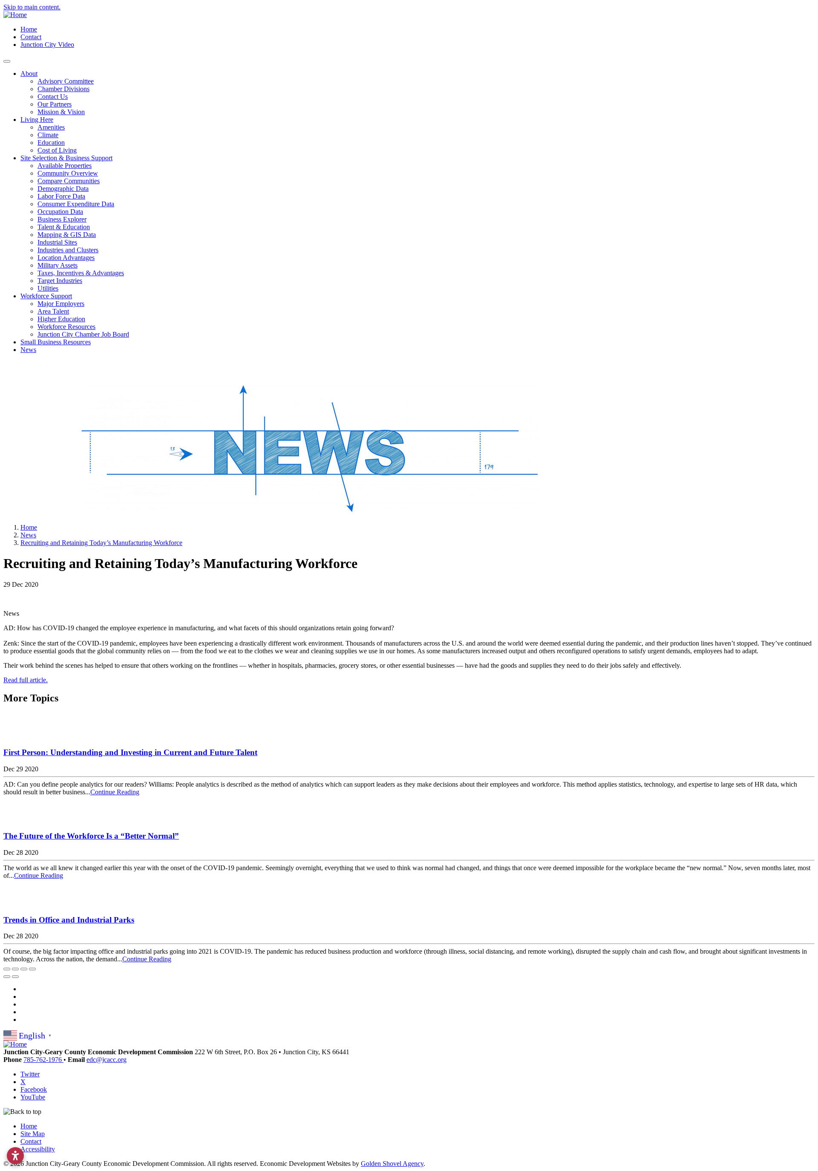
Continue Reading (114, 792)
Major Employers (60, 303)
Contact (30, 36)
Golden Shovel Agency (392, 1163)
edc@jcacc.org (106, 1059)
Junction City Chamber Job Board (83, 334)
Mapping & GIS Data (66, 234)
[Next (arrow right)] (15, 976)
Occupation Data (60, 211)
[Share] (15, 969)
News (28, 349)
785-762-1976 (43, 1059)
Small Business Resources (55, 342)
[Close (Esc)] (6, 969)
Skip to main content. (31, 7)
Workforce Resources (66, 326)
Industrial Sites (57, 242)
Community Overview (67, 173)
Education (51, 142)
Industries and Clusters (67, 250)
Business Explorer (61, 219)
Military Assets (57, 265)
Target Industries (59, 280)
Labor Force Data (61, 196)
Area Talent (53, 311)
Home (28, 29)
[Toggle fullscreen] (23, 969)
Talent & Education (63, 227)
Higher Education (61, 319)
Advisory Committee (65, 81)
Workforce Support (46, 296)
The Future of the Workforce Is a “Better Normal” (91, 835)
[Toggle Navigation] (6, 61)
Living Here (36, 119)
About (28, 73)
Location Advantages (66, 257)
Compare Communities (68, 181)
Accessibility (37, 1149)
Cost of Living (57, 150)
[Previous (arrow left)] (6, 976)
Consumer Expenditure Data (75, 204)
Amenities (51, 127)
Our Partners (54, 104)
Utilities (47, 288)
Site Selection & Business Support (66, 158)
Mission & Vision (61, 111)
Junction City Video (47, 44)
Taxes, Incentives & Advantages (80, 273)
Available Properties (64, 165)
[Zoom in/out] (32, 969)
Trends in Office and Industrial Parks (68, 919)
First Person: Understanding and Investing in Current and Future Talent (130, 752)
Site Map (32, 1133)
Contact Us (52, 96)
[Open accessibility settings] (15, 1155)
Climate (47, 134)
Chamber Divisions (63, 88)
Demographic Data (63, 188)
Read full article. (25, 680)
